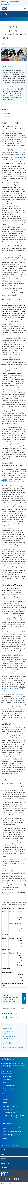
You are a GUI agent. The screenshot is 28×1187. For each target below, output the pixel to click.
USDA (3, 887)
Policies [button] (4, 1159)
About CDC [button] (5, 1154)
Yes (4, 1017)
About (13, 19)
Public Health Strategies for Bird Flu (11, 1131)
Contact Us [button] (5, 1150)
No (17, 1017)
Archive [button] (4, 1167)
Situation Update (5, 113)
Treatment (5, 1099)
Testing (4, 1094)
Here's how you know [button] (7, 4)
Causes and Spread (7, 1088)
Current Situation (5, 19)
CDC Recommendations (7, 116)
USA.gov (10, 1183)
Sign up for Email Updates (11, 1145)
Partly (10, 1017)
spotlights (15, 291)
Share (23, 1008)
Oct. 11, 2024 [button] (8, 45)
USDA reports (8, 277)
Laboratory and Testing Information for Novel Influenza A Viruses (12, 1135)
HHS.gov (3, 1183)
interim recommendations (17, 857)
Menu (23, 14)
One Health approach (19, 154)
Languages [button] (5, 1163)
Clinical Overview (7, 1109)
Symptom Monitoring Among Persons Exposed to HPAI (13, 689)
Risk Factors (5, 1091)
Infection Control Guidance (9, 1112)
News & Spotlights (7, 1028)
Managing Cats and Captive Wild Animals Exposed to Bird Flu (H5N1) (13, 1116)
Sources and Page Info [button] (10, 1008)
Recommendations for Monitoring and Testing (12, 1127)
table (12, 231)
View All (6, 1072)
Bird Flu (4, 14)
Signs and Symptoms (22, 19)
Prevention (5, 1097)
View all (5, 1103)
